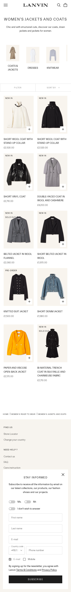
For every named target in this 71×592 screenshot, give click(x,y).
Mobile (31, 559)
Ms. (19, 501)
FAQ (6, 462)
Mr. (35, 501)
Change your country (14, 439)
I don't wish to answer (28, 508)
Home (6, 414)
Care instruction (12, 467)
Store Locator (11, 433)
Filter (17, 87)
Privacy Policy (49, 569)
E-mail (16, 559)
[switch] (12, 501)
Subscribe (35, 579)
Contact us (9, 456)
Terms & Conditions (26, 569)
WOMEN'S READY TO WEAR (23, 414)
